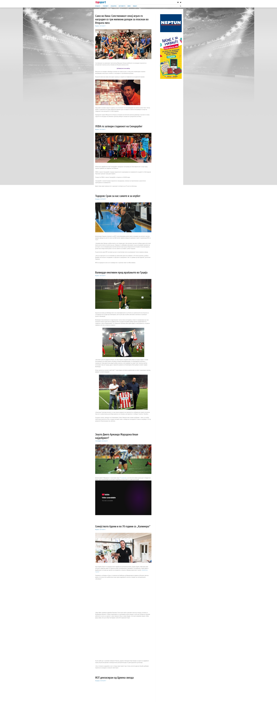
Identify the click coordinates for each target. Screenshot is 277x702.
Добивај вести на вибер (123, 68)
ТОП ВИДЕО (98, 441)
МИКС (129, 6)
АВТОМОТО (122, 6)
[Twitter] (180, 2)
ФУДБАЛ (97, 6)
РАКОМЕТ (106, 6)
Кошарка (97, 199)
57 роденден (123, 478)
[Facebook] (178, 2)
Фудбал (97, 26)
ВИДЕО (135, 6)
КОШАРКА (113, 6)
